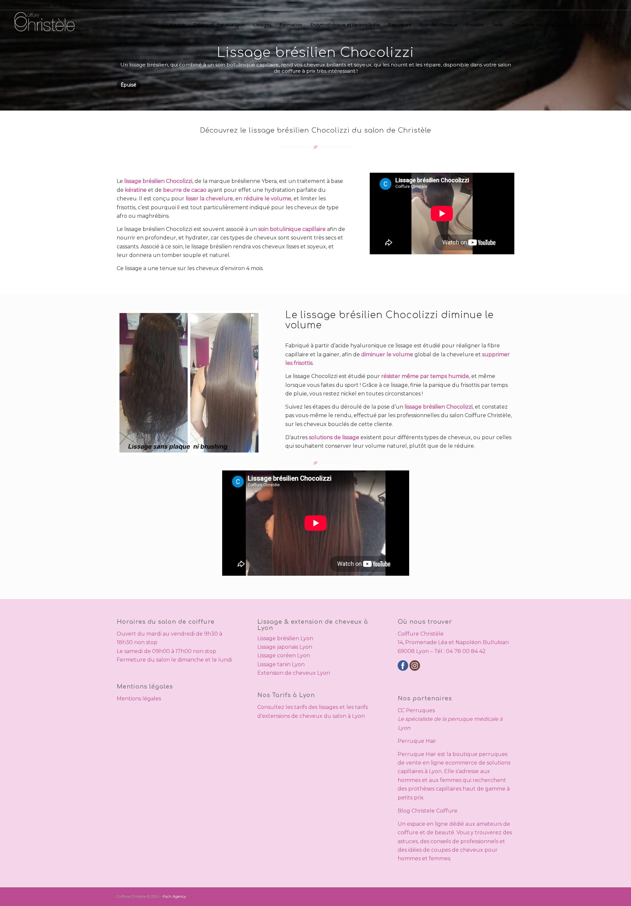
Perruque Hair (417, 741)
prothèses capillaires (434, 789)
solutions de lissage (334, 437)
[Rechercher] (612, 24)
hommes (409, 780)
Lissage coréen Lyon (283, 655)
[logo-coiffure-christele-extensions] (44, 24)
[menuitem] (150, 24)
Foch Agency (174, 896)
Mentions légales (139, 698)
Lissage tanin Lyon (281, 664)
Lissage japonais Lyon (284, 647)
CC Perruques (416, 710)
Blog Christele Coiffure (427, 811)
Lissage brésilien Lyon (285, 638)
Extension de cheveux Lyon (293, 673)
